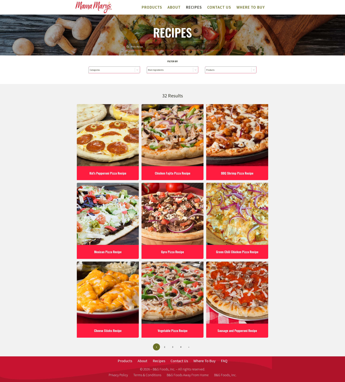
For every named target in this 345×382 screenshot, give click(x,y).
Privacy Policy (118, 375)
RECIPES (194, 7)
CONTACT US (219, 7)
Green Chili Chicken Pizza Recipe (237, 251)
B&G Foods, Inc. (225, 375)
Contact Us (179, 360)
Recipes (159, 360)
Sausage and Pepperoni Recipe (237, 330)
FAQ (224, 360)
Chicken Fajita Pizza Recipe (172, 173)
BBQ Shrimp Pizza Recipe (237, 173)
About (174, 7)
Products (152, 7)
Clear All (172, 78)
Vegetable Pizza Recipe (172, 330)
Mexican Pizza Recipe (108, 251)
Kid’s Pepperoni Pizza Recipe (107, 173)
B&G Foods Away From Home (188, 375)
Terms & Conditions (147, 375)
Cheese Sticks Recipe (108, 330)
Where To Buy (251, 7)
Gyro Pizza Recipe (172, 251)
